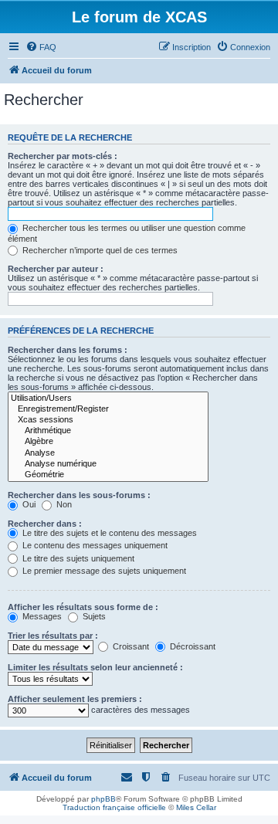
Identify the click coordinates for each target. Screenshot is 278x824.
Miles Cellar (196, 807)
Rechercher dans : (45, 523)
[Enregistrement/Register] (108, 409)
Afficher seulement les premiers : (75, 699)
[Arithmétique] (108, 431)
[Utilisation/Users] (108, 398)
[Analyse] (108, 453)
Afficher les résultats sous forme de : (83, 607)
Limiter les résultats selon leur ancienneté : (95, 667)
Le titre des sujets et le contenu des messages (108, 532)
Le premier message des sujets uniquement (103, 570)
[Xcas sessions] (108, 420)
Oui (28, 504)
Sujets (93, 616)
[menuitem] (40, 47)
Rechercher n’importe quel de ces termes (99, 250)
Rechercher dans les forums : (67, 349)
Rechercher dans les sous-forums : (79, 495)
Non (63, 504)
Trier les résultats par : (53, 635)
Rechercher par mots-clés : (62, 156)
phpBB (103, 799)
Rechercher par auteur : (55, 268)
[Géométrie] (108, 475)
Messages (41, 616)
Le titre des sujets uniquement (77, 558)
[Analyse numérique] (108, 464)
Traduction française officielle (114, 807)
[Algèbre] (108, 441)
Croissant (129, 646)
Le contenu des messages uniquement (94, 545)
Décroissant (191, 646)
